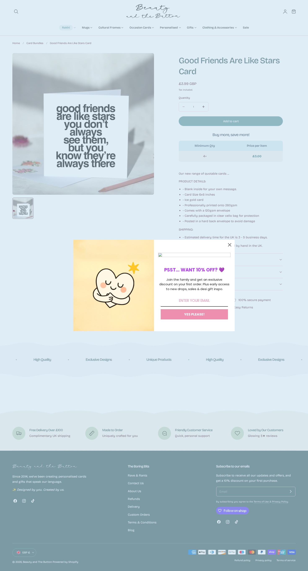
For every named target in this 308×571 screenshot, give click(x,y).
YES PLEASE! (194, 314)
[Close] (230, 245)
